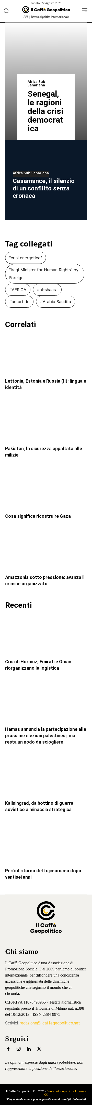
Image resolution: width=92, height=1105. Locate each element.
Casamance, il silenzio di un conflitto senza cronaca (44, 188)
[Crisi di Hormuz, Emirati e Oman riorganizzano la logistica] (46, 634)
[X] (39, 1049)
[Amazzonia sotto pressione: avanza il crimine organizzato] (46, 550)
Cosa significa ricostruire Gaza (38, 516)
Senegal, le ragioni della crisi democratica (45, 111)
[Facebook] (8, 1049)
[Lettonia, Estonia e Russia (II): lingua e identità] (46, 354)
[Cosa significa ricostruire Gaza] (46, 489)
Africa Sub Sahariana (36, 83)
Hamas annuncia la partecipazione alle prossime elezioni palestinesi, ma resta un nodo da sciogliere (45, 735)
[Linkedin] (28, 1049)
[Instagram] (18, 1049)
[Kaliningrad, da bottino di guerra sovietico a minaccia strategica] (46, 776)
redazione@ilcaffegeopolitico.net (50, 1023)
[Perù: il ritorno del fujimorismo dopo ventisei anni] (46, 843)
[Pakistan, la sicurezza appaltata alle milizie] (46, 421)
